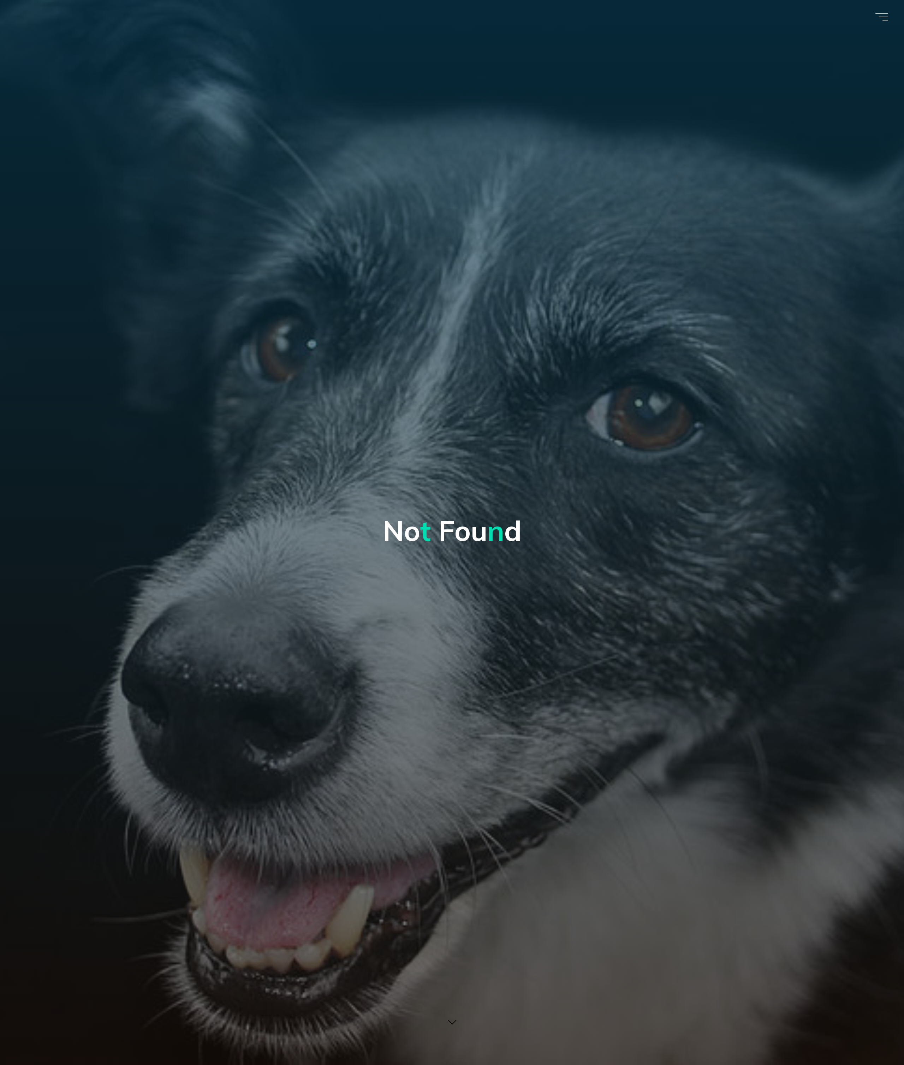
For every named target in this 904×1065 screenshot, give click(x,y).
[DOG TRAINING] (18, 26)
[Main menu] (881, 16)
